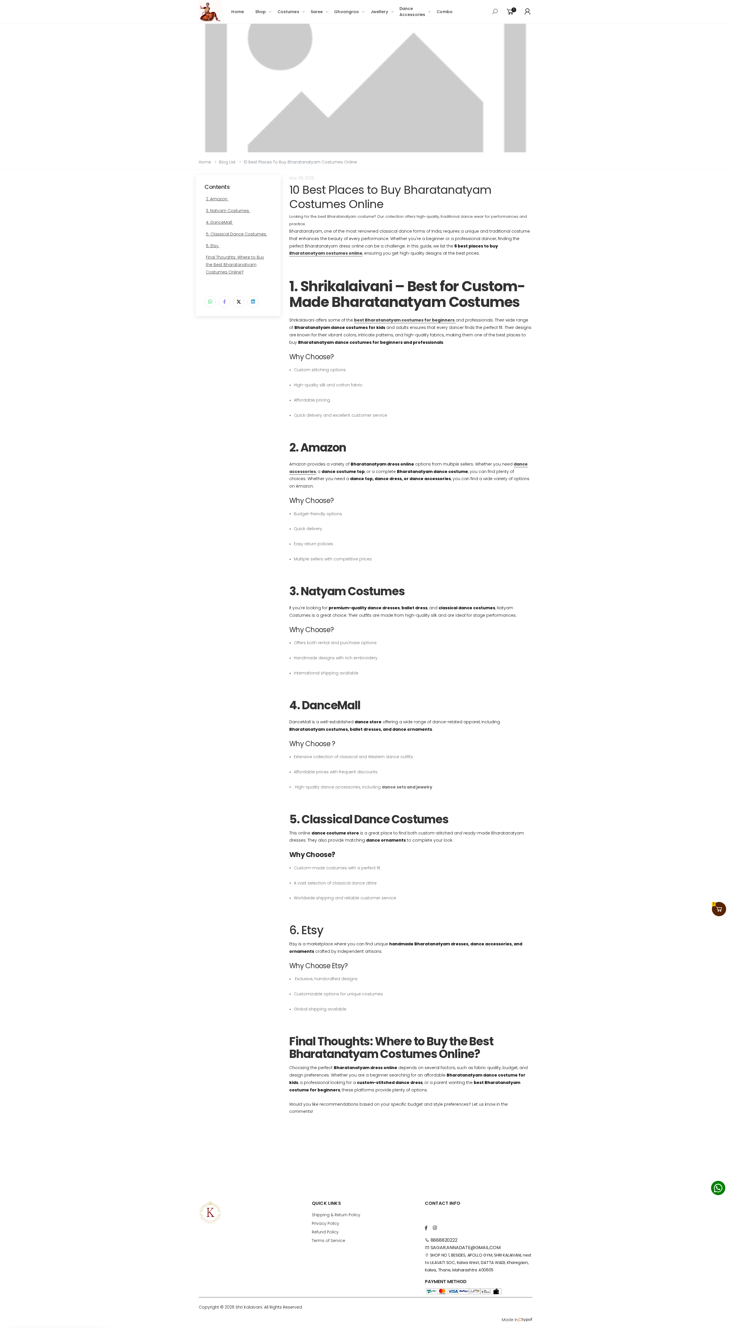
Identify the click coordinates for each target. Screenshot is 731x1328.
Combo (445, 12)
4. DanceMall (219, 222)
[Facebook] (224, 301)
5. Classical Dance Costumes (236, 234)
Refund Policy (325, 1232)
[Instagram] (435, 1227)
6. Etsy (213, 246)
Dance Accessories (412, 11)
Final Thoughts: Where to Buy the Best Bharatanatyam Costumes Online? (235, 264)
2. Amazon (217, 199)
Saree (317, 12)
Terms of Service (328, 1240)
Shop (260, 12)
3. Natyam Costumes (228, 210)
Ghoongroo (346, 12)
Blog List (227, 162)
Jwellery (379, 12)
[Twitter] (238, 301)
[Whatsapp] (210, 301)
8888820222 (443, 1240)
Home (237, 12)
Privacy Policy (325, 1223)
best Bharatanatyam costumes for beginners (404, 320)
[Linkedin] (253, 301)
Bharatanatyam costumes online (325, 253)
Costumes (288, 12)
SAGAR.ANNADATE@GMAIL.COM (465, 1247)
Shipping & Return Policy (336, 1215)
